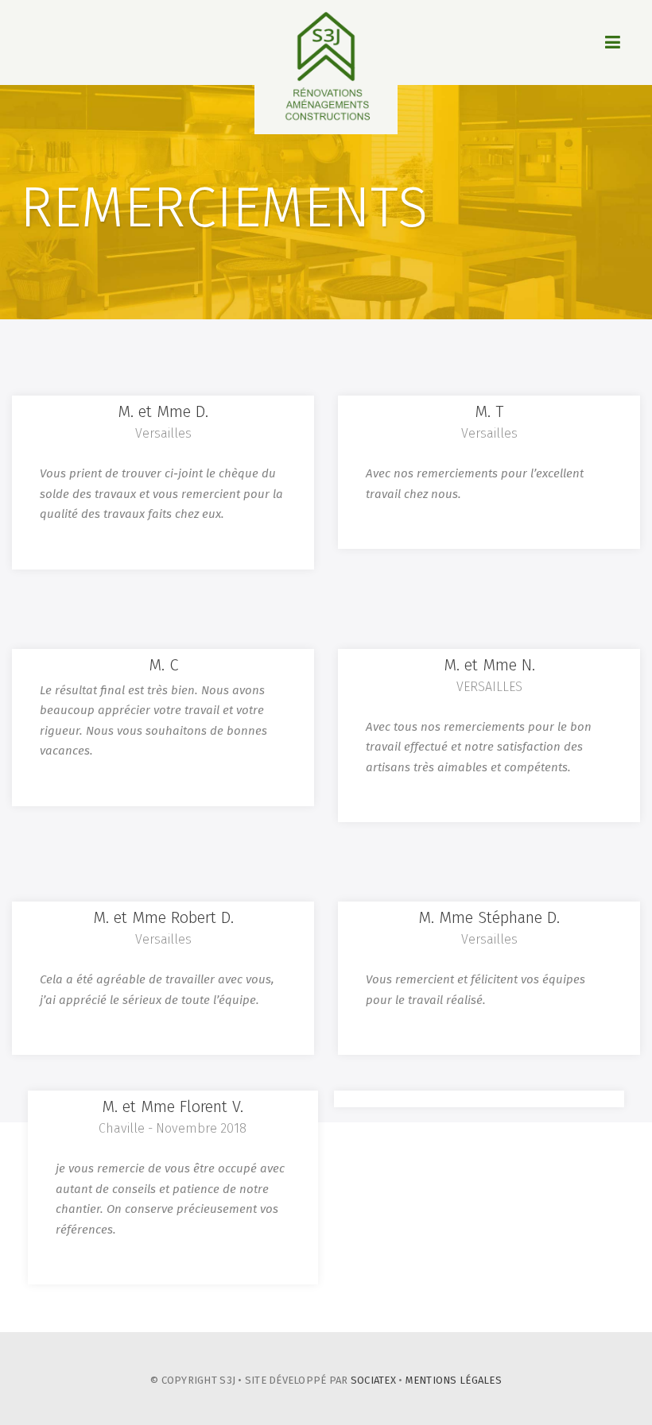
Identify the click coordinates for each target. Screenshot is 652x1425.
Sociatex (373, 1380)
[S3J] (326, 67)
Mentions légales (454, 1380)
